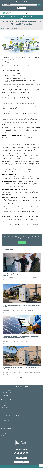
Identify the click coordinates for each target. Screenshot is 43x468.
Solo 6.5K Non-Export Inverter (8, 422)
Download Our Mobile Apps (7, 436)
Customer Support (5, 433)
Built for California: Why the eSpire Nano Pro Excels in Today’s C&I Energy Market (21, 368)
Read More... (6, 281)
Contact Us (3, 430)
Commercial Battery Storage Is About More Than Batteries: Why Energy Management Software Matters (21, 337)
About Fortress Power (6, 428)
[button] (26, 13)
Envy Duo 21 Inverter (6, 420)
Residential (3, 402)
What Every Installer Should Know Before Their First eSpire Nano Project (21, 305)
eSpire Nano (4, 418)
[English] (21, 8)
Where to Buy (4, 435)
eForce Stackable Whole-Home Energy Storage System (13, 417)
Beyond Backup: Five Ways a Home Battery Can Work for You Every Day (20, 274)
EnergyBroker (4, 405)
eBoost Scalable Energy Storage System (10, 415)
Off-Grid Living (4, 407)
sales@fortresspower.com (7, 392)
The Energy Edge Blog (6, 431)
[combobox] (19, 5)
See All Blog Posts (22, 377)
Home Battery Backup (6, 409)
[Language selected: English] (21, 8)
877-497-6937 (4, 394)
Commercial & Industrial (6, 403)
